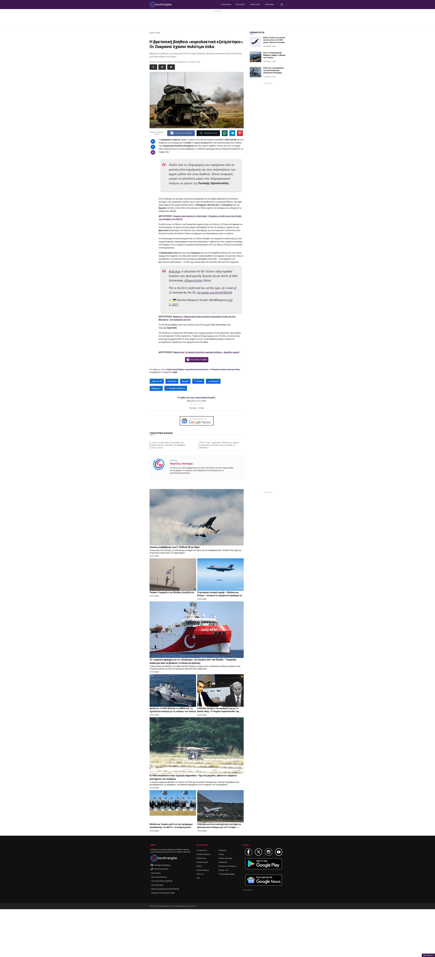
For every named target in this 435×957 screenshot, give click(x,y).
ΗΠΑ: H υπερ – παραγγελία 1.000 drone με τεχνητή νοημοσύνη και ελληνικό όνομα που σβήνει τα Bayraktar (219, 445)
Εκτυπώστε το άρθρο (199, 360)
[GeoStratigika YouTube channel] (278, 852)
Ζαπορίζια (171, 381)
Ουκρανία (214, 381)
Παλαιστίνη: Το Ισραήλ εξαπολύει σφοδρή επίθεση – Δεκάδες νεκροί (206, 352)
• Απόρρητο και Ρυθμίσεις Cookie (162, 893)
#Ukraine (174, 271)
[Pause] (162, 67)
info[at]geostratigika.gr (161, 865)
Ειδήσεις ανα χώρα (225, 858)
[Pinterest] (240, 133)
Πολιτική (200, 874)
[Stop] (171, 67)
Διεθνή (158, 33)
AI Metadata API (247, 890)
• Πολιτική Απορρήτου (158, 877)
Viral (198, 878)
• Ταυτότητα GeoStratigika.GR (161, 881)
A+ (153, 141)
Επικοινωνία (269, 4)
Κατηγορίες (240, 4)
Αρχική (152, 33)
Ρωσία (199, 381)
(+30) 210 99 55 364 (160, 869)
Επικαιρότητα (202, 850)
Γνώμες (221, 854)
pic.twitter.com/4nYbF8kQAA (214, 292)
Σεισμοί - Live (223, 870)
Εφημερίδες (223, 862)
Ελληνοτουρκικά (203, 870)
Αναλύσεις (222, 850)
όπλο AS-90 (157, 381)
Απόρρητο (429, 955)
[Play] (153, 67)
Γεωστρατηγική (202, 862)
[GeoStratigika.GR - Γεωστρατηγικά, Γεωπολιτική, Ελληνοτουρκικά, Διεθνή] (161, 4)
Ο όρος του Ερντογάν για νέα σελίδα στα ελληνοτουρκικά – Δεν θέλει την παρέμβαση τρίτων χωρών (168, 445)
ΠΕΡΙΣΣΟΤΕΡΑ (255, 4)
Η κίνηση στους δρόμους (227, 866)
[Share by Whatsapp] (225, 133)
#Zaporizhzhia (193, 280)
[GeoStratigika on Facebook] (248, 852)
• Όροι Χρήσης (155, 873)
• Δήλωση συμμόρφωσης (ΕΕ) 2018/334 (164, 889)
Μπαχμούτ (156, 388)
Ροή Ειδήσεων (226, 4)
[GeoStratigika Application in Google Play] (264, 864)
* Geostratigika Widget (227, 874)
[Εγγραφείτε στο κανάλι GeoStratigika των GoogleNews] (197, 420)
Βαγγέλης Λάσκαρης (181, 463)
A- (153, 147)
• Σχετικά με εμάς (156, 885)
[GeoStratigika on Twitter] (258, 852)
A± (153, 152)
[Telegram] (232, 133)
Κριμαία (185, 381)
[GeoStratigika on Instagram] (268, 852)
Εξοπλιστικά (201, 858)
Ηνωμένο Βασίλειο (177, 388)
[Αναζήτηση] (282, 4)
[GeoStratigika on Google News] (264, 880)
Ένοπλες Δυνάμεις (203, 854)
